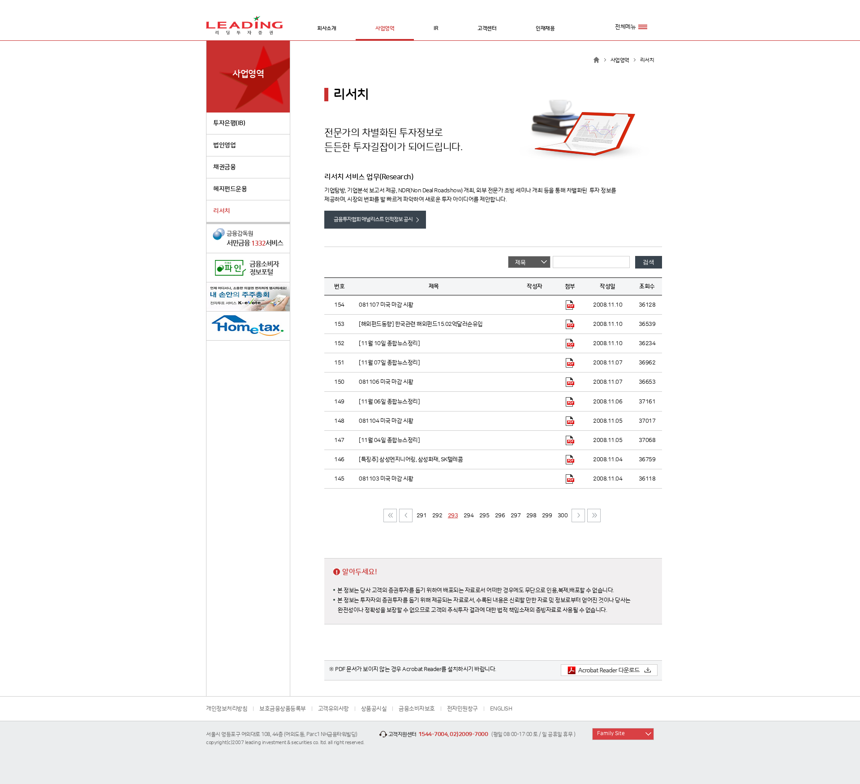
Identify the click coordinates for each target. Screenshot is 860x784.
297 (516, 515)
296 (500, 515)
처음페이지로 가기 (390, 515)
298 (531, 515)
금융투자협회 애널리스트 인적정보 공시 (373, 219)
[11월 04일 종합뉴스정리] (389, 440)
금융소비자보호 (417, 709)
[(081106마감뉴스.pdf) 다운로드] (570, 401)
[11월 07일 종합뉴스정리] (389, 363)
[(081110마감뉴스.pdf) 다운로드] (570, 343)
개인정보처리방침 (226, 709)
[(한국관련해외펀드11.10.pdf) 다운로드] (570, 324)
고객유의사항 (333, 709)
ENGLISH (501, 709)
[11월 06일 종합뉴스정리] (389, 401)
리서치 (221, 211)
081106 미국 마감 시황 (386, 382)
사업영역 (384, 28)
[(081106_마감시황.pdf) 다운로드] (570, 382)
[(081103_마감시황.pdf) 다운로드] (570, 479)
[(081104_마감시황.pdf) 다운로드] (570, 421)
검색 (648, 262)
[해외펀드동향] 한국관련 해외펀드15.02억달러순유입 (421, 324)
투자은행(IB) (229, 123)
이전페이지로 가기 (406, 515)
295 (484, 515)
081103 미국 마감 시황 (386, 479)
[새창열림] (248, 238)
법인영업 (224, 145)
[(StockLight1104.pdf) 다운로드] (570, 459)
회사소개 (326, 28)
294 (469, 515)
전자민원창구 (462, 709)
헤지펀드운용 (230, 189)
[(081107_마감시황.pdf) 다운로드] (570, 305)
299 (547, 515)
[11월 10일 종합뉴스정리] (389, 343)
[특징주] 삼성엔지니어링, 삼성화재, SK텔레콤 (411, 459)
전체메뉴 (625, 27)
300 (563, 515)
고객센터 (486, 28)
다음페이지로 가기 (578, 515)
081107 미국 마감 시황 (386, 305)
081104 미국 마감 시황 (386, 421)
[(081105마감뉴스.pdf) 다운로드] (570, 440)
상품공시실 (374, 709)
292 (437, 515)
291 (422, 515)
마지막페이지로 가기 (594, 515)
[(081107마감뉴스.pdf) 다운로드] (570, 363)
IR (436, 28)
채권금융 (224, 167)
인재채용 (545, 28)
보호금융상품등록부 (282, 709)
